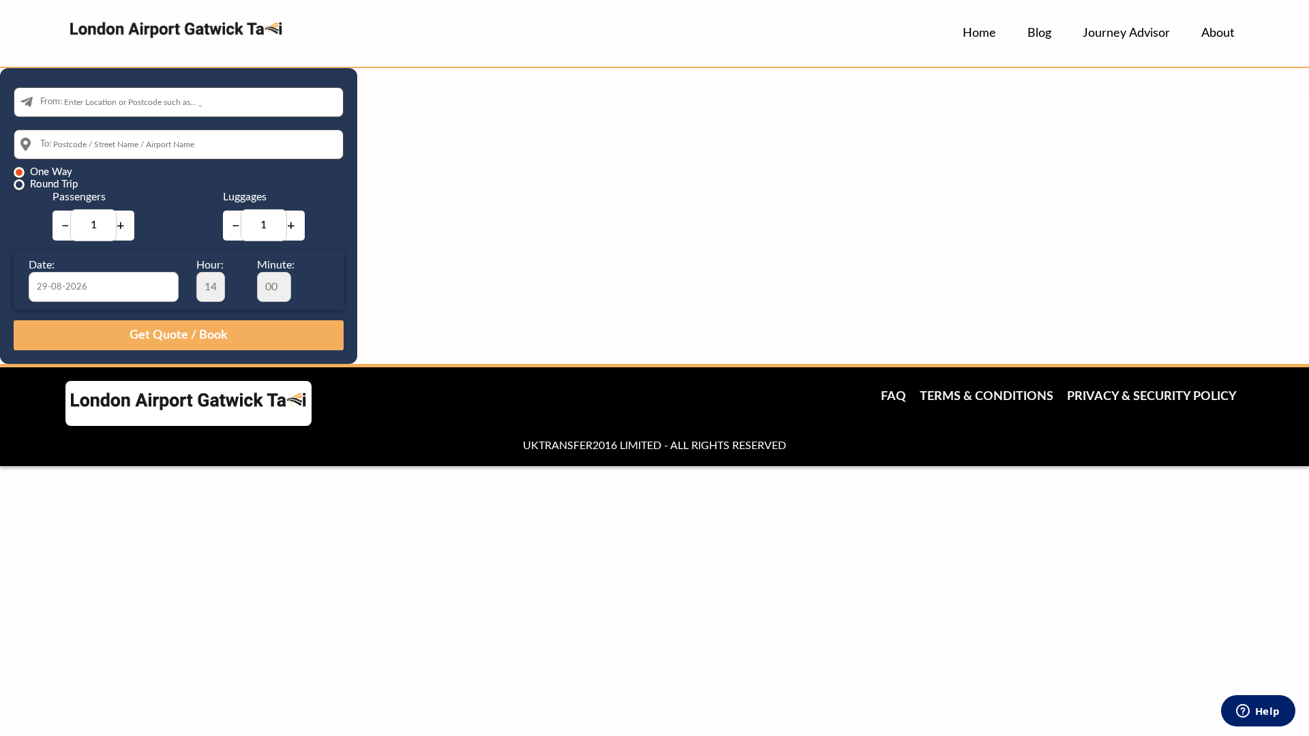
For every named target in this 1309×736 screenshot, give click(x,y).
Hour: (210, 265)
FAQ (893, 396)
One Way (51, 172)
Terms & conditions (986, 396)
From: (51, 101)
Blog (1039, 33)
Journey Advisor (1126, 33)
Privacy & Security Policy (1152, 396)
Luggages (245, 196)
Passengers (79, 196)
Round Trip (54, 184)
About (1217, 33)
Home (979, 33)
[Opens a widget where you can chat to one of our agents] (1257, 712)
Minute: (276, 265)
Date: (42, 265)
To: (45, 144)
